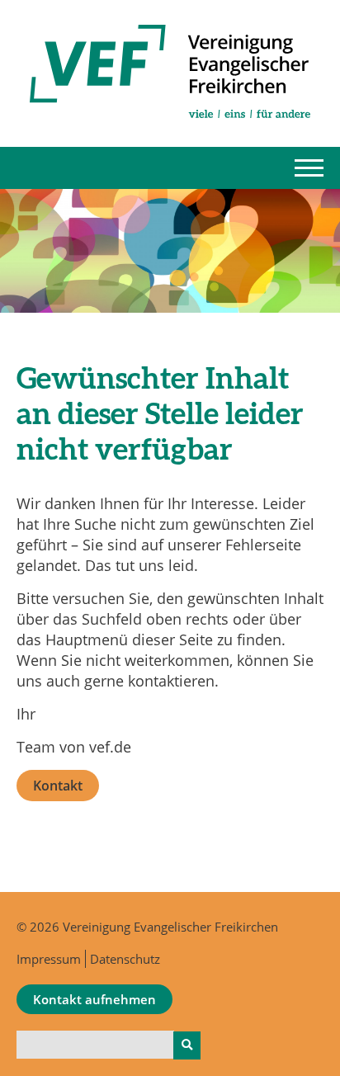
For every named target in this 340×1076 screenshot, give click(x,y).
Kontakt (58, 785)
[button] (309, 168)
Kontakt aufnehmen (94, 999)
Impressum (49, 959)
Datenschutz (125, 959)
